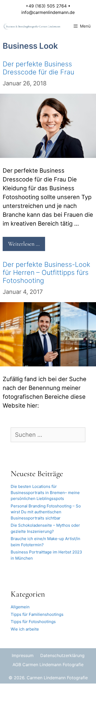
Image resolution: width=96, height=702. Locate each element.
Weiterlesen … (24, 243)
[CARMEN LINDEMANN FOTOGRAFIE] (32, 26)
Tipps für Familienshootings (37, 614)
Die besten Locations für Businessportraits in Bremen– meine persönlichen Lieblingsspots (45, 492)
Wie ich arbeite (25, 629)
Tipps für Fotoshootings (33, 621)
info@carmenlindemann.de (48, 12)
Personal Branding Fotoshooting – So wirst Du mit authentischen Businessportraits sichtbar (46, 512)
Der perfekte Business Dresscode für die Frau (38, 68)
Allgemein (20, 606)
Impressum (23, 655)
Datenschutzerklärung (62, 655)
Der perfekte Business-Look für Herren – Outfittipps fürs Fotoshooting (46, 272)
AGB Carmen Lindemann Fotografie (48, 664)
